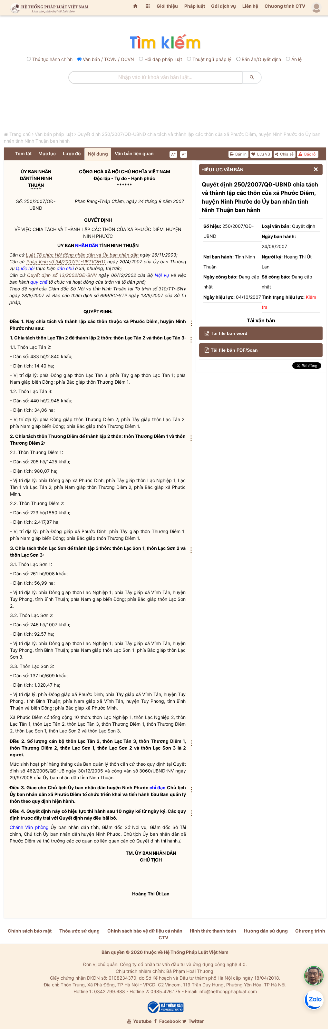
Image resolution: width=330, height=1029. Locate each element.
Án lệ (296, 59)
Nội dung (98, 153)
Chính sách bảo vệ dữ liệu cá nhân (144, 930)
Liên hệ (250, 6)
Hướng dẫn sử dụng (266, 930)
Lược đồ (72, 153)
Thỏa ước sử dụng (79, 930)
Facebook (169, 1021)
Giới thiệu (167, 6)
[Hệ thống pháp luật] (48, 7)
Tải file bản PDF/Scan (234, 350)
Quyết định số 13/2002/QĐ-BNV (62, 275)
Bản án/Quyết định (261, 59)
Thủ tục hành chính (52, 59)
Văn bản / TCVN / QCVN (108, 59)
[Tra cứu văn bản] (165, 42)
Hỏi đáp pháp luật (163, 59)
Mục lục (47, 153)
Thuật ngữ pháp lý (211, 59)
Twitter (196, 1021)
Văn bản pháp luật (54, 134)
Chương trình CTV (285, 6)
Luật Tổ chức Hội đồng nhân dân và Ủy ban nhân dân (82, 254)
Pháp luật (194, 6)
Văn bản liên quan (134, 153)
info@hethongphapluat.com (228, 991)
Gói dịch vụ (223, 6)
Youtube (141, 1021)
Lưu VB (263, 154)
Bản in (240, 154)
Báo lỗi (309, 154)
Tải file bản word (229, 333)
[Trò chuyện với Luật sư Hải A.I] (314, 975)
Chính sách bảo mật (30, 930)
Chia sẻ (286, 154)
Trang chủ (20, 134)
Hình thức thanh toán (213, 930)
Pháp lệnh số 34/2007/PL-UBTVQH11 (66, 261)
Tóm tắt (23, 153)
